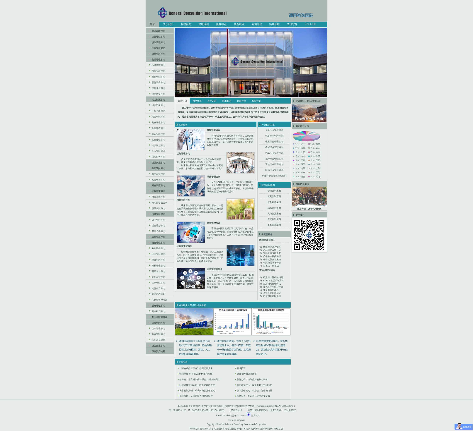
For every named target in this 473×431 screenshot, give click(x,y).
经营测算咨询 (158, 191)
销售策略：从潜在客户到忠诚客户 (196, 396)
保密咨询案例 (274, 219)
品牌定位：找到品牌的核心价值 (252, 379)
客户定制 (211, 101)
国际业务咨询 (158, 88)
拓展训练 (274, 24)
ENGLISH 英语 (185, 406)
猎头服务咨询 (158, 157)
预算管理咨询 (158, 214)
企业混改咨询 (158, 345)
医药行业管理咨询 (274, 170)
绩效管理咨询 (158, 42)
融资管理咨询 (158, 334)
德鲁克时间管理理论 (247, 374)
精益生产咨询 (158, 288)
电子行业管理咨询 (274, 136)
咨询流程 (257, 24)
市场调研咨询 (158, 65)
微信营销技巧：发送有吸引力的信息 (254, 385)
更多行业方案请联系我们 (274, 176)
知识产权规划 (158, 294)
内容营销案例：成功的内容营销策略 (197, 390)
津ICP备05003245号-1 (284, 406)
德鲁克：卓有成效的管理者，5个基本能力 (199, 379)
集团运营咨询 (158, 174)
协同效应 (197, 101)
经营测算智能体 (267, 239)
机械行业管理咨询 (274, 147)
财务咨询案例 (274, 202)
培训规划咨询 (158, 145)
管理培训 (203, 24)
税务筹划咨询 (158, 225)
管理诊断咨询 (158, 31)
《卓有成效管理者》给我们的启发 (196, 368)
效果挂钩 (182, 101)
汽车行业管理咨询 (274, 153)
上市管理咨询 (158, 323)
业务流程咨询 (158, 128)
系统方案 (256, 101)
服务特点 (221, 24)
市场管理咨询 (158, 71)
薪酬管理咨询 (158, 122)
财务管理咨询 (158, 185)
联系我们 (218, 406)
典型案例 (239, 24)
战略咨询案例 (274, 208)
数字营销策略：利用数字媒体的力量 (254, 390)
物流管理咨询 (158, 254)
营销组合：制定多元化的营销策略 (253, 396)
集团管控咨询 (158, 168)
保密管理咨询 (158, 54)
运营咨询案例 (274, 196)
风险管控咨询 (158, 179)
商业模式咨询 (158, 311)
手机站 (197, 406)
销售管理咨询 (158, 76)
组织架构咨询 (158, 105)
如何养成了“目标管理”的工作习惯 (195, 374)
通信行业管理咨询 (274, 164)
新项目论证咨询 (159, 202)
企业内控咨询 (158, 162)
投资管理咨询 (158, 260)
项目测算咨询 (158, 197)
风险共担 (241, 101)
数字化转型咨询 (159, 317)
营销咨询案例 (274, 190)
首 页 (153, 24)
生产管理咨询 (158, 282)
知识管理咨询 (158, 134)
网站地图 (239, 406)
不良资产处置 (158, 351)
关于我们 (168, 24)
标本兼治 (226, 101)
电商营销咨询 (158, 94)
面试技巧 (241, 368)
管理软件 (292, 24)
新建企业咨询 (158, 271)
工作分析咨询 (158, 111)
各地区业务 (207, 406)
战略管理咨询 (158, 305)
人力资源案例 (274, 213)
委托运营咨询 (158, 277)
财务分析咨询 (158, 231)
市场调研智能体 (267, 270)
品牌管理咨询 (158, 82)
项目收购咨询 (158, 208)
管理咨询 (186, 24)
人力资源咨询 (158, 99)
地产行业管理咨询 (274, 158)
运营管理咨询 (158, 36)
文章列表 (183, 362)
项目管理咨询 (158, 242)
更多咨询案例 (274, 225)
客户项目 (255, 415)
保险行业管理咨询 (274, 130)
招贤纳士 (229, 406)
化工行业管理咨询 (274, 141)
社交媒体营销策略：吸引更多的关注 (197, 385)
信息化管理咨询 (159, 300)
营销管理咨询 (158, 59)
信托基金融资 (158, 340)
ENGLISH (310, 24)
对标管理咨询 (158, 265)
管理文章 (249, 406)
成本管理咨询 (158, 220)
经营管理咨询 (158, 48)
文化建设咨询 (158, 139)
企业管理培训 (158, 151)
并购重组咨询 (158, 248)
